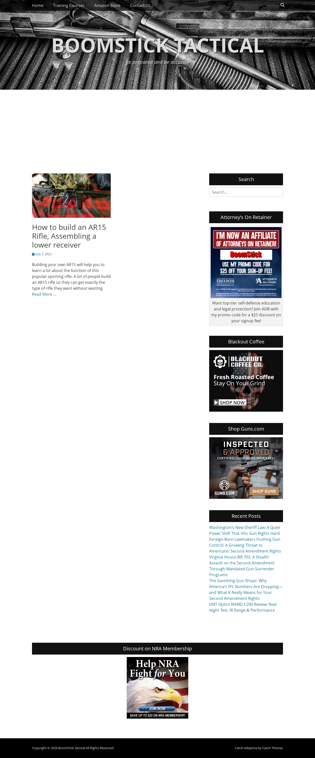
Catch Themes (272, 748)
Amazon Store (107, 5)
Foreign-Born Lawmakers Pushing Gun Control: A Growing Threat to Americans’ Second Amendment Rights (245, 545)
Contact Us (140, 5)
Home (37, 5)
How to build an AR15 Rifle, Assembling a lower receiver (69, 236)
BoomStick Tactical (157, 44)
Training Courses (68, 5)
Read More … (44, 294)
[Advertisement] (157, 126)
